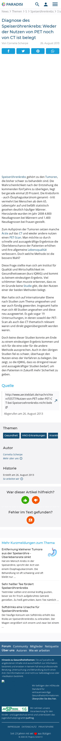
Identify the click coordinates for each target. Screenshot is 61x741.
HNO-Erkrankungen (33, 435)
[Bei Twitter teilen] (23, 51)
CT (20, 233)
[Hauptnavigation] (55, 4)
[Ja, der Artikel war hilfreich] (25, 500)
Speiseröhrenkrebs (42, 11)
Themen (17, 11)
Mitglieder (36, 646)
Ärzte (5, 233)
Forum (6, 646)
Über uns (8, 650)
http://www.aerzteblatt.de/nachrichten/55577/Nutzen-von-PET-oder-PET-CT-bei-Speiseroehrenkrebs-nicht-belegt (29, 401)
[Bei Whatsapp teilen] (52, 51)
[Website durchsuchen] (37, 4)
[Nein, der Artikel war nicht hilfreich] (36, 500)
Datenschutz (29, 726)
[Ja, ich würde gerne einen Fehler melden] (30, 520)
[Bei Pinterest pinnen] (38, 51)
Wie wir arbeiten (39, 650)
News (5, 11)
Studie (28, 286)
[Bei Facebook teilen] (8, 51)
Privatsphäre (46, 726)
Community (20, 646)
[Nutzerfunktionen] (46, 4)
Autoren (21, 650)
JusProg (30, 717)
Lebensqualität (37, 250)
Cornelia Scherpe (13, 454)
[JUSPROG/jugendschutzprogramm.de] (15, 709)
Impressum (14, 726)
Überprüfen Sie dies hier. (44, 698)
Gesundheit (11, 435)
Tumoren (51, 177)
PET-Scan (15, 237)
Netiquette (52, 646)
